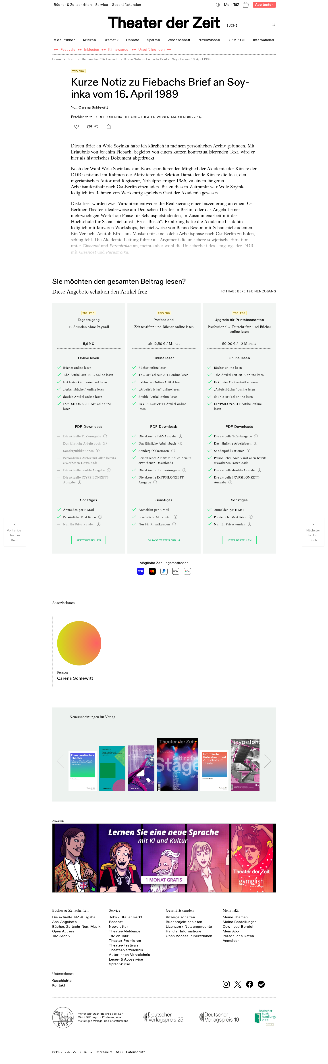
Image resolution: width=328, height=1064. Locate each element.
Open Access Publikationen (189, 936)
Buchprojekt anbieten (184, 922)
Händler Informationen (184, 931)
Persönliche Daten (238, 936)
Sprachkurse (119, 964)
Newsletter (118, 926)
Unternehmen (63, 974)
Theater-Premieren (125, 940)
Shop (71, 59)
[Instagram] (226, 984)
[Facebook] (249, 984)
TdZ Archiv (61, 936)
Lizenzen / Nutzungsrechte (189, 926)
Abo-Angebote (64, 922)
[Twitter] (237, 984)
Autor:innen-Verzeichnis (129, 955)
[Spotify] (261, 984)
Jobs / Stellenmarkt (125, 917)
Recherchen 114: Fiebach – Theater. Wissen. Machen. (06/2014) (148, 117)
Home (56, 59)
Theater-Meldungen (126, 931)
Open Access (63, 931)
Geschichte (62, 980)
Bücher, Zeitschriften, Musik (76, 926)
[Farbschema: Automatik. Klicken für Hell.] (217, 4)
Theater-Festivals (124, 945)
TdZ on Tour (119, 936)
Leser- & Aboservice (126, 959)
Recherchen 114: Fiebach (100, 59)
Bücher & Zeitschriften (70, 910)
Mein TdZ (231, 910)
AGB (119, 1052)
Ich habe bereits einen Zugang (248, 291)
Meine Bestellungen (240, 922)
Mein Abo (231, 931)
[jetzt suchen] (273, 24)
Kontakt (58, 985)
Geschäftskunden (180, 910)
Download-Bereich (238, 926)
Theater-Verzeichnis (126, 950)
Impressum (104, 1052)
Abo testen (264, 4)
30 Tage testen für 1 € (164, 540)
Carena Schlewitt (93, 107)
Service (114, 910)
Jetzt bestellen (88, 540)
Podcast (116, 922)
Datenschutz (135, 1052)
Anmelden (231, 940)
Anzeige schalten (180, 917)
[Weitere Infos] (105, 436)
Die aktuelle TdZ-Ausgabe (74, 917)
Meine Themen (235, 917)
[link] (73, 4)
